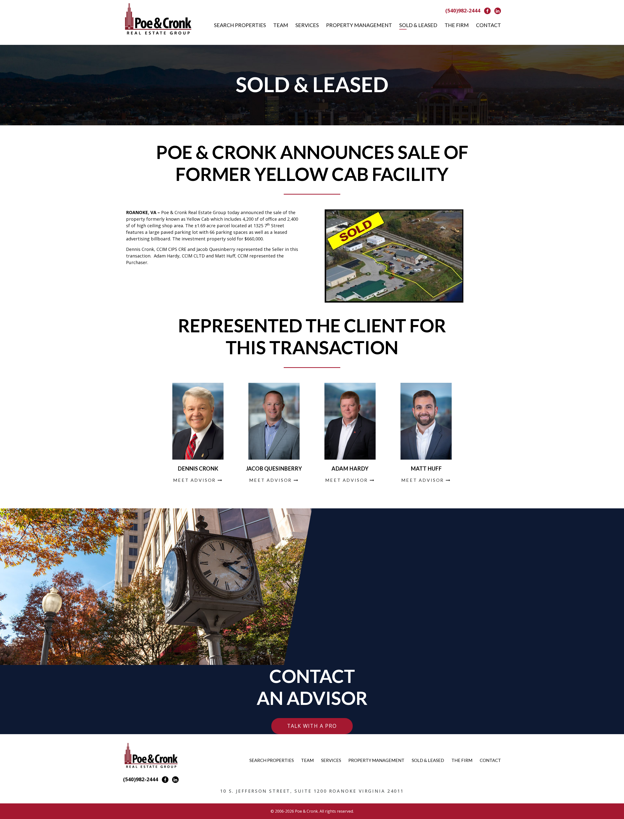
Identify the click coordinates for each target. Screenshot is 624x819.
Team (280, 25)
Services (307, 25)
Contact (488, 25)
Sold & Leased (418, 25)
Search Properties (240, 25)
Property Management (359, 25)
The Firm (457, 25)
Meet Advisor (195, 480)
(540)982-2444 (462, 10)
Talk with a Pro (312, 725)
